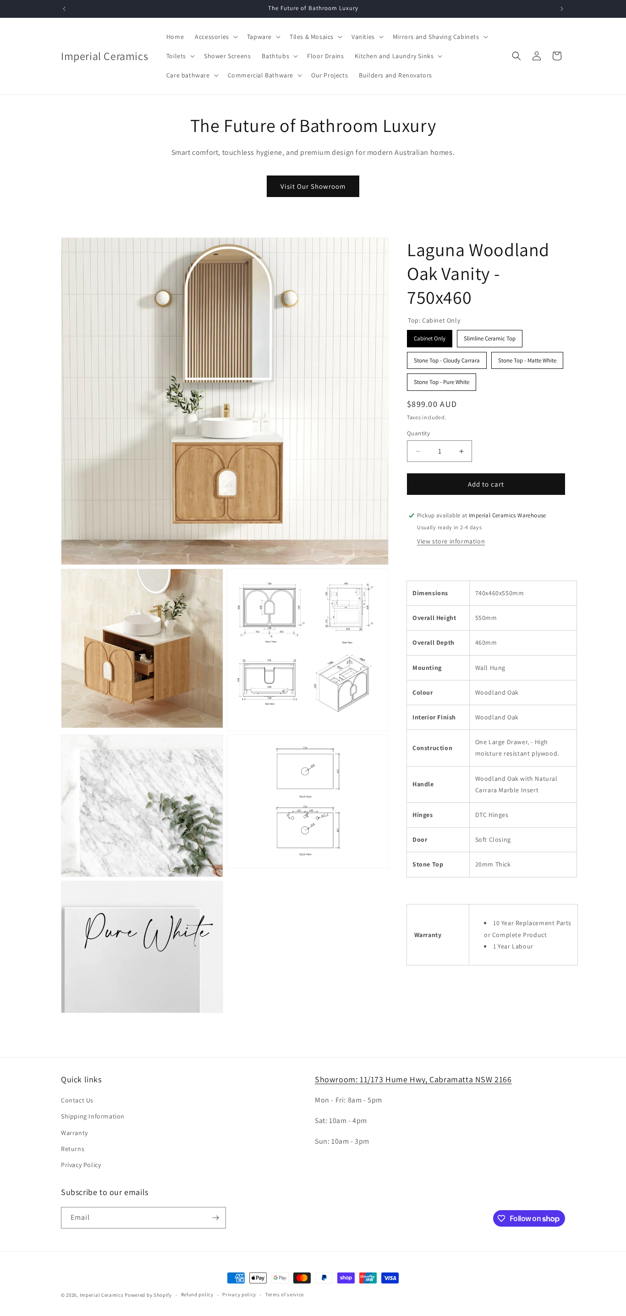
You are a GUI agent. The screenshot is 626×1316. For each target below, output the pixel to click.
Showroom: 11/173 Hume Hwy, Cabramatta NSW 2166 (413, 1079)
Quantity (418, 433)
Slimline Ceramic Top (489, 336)
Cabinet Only (429, 336)
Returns (72, 1149)
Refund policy (197, 1295)
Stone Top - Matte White (527, 358)
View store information (451, 541)
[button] (215, 36)
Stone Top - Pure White (441, 379)
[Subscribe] (215, 1217)
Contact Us (77, 1100)
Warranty (74, 1133)
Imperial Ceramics (102, 1295)
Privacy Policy (81, 1165)
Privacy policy (239, 1295)
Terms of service (284, 1295)
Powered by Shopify (148, 1295)
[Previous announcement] (64, 8)
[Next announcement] (562, 8)
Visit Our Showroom (313, 186)
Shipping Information (93, 1117)
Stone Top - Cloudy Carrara (447, 358)
